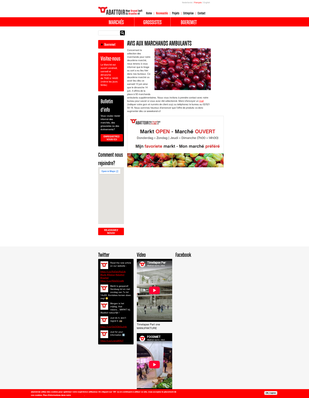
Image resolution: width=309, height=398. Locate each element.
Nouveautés (162, 13)
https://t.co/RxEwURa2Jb (113, 271)
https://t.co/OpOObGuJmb (113, 326)
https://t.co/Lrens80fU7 (112, 340)
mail (201, 100)
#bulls (103, 274)
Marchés (116, 22)
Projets (175, 13)
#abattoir (120, 274)
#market (104, 277)
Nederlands (187, 2)
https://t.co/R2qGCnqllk (112, 280)
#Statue (111, 274)
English (206, 2)
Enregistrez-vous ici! (111, 138)
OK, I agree (271, 393)
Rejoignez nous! (111, 231)
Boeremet (189, 22)
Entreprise (188, 13)
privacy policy (77, 395)
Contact (201, 13)
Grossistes (152, 22)
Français (198, 2)
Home (149, 13)
